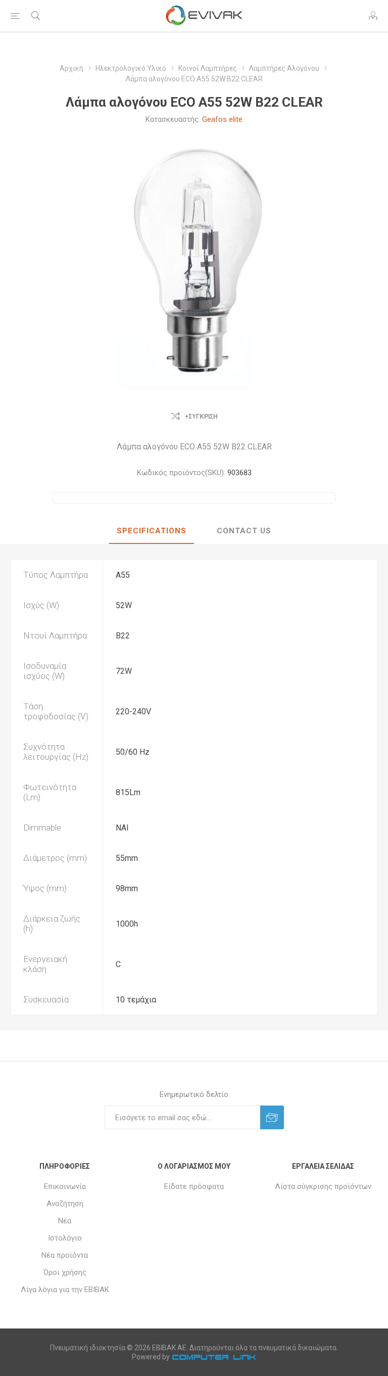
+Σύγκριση (201, 416)
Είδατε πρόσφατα (194, 1186)
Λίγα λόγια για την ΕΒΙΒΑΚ (65, 1289)
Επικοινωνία (65, 1186)
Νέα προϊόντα (64, 1255)
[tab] (151, 531)
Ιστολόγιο (65, 1238)
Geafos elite (222, 119)
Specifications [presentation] (151, 530)
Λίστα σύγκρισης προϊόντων (323, 1186)
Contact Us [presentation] (244, 530)
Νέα (64, 1220)
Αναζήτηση (64, 1203)
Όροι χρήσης (64, 1272)
